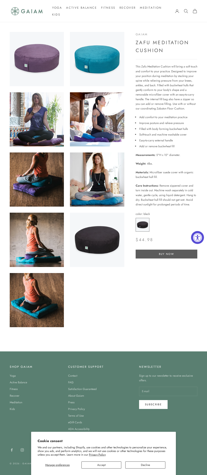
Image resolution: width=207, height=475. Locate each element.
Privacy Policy (97, 455)
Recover (127, 8)
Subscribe (153, 404)
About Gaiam (76, 396)
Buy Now (166, 254)
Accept (101, 465)
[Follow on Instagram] (22, 450)
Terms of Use (76, 416)
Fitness (108, 8)
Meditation (151, 8)
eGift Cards (75, 422)
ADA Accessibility (79, 429)
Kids (56, 15)
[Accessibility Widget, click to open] (197, 237)
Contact (72, 376)
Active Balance (81, 8)
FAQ (70, 382)
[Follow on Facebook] (12, 450)
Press (71, 402)
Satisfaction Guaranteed (82, 389)
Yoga (57, 8)
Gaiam (142, 34)
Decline (145, 465)
